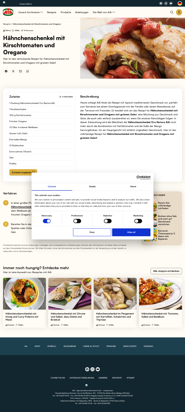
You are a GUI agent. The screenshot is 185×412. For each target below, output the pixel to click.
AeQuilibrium (70, 346)
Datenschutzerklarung (82, 378)
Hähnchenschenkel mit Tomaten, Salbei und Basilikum (160, 315)
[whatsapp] (28, 71)
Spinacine (111, 346)
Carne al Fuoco (91, 346)
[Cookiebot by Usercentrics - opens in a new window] (138, 178)
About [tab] (133, 186)
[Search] (172, 12)
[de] (180, 3)
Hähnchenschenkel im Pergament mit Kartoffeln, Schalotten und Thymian (115, 316)
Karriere (103, 378)
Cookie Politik (58, 378)
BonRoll (52, 346)
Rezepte (7, 24)
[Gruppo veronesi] (92, 386)
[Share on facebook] (161, 3)
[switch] (77, 221)
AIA (26, 346)
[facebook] (6, 71)
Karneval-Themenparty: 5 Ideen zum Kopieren (166, 234)
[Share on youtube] (171, 3)
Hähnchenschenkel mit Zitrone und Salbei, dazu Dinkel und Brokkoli (68, 316)
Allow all (131, 232)
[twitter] (13, 71)
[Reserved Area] (179, 12)
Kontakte (117, 378)
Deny (92, 232)
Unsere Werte (26, 4)
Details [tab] (92, 186)
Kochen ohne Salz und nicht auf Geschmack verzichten (167, 220)
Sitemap (130, 378)
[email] (20, 71)
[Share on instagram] (166, 3)
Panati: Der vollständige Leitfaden (164, 205)
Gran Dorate (130, 346)
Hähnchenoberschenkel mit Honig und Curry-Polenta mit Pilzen (22, 316)
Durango (148, 346)
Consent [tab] (52, 186)
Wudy (37, 346)
